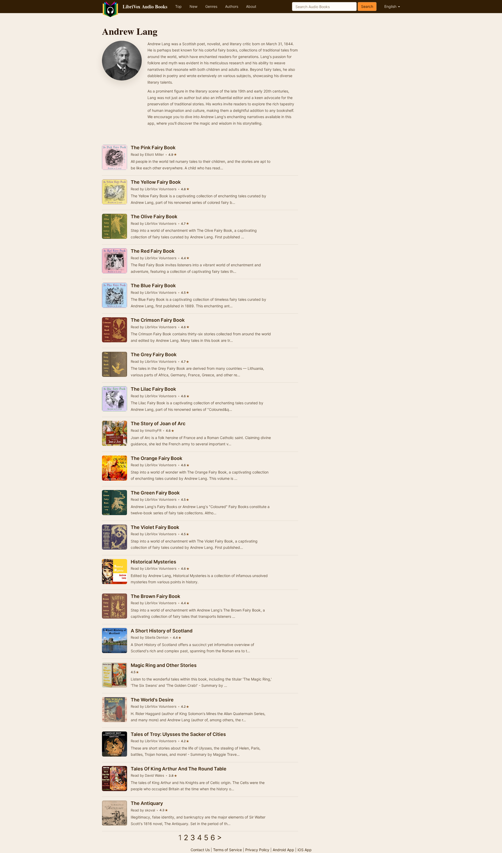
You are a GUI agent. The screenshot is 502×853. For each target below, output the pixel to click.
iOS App (305, 850)
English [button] (390, 6)
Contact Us (200, 850)
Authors (231, 6)
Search (367, 6)
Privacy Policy (257, 850)
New (193, 6)
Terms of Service (227, 850)
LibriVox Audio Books (145, 6)
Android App (283, 850)
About (251, 6)
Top (178, 6)
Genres (211, 6)
